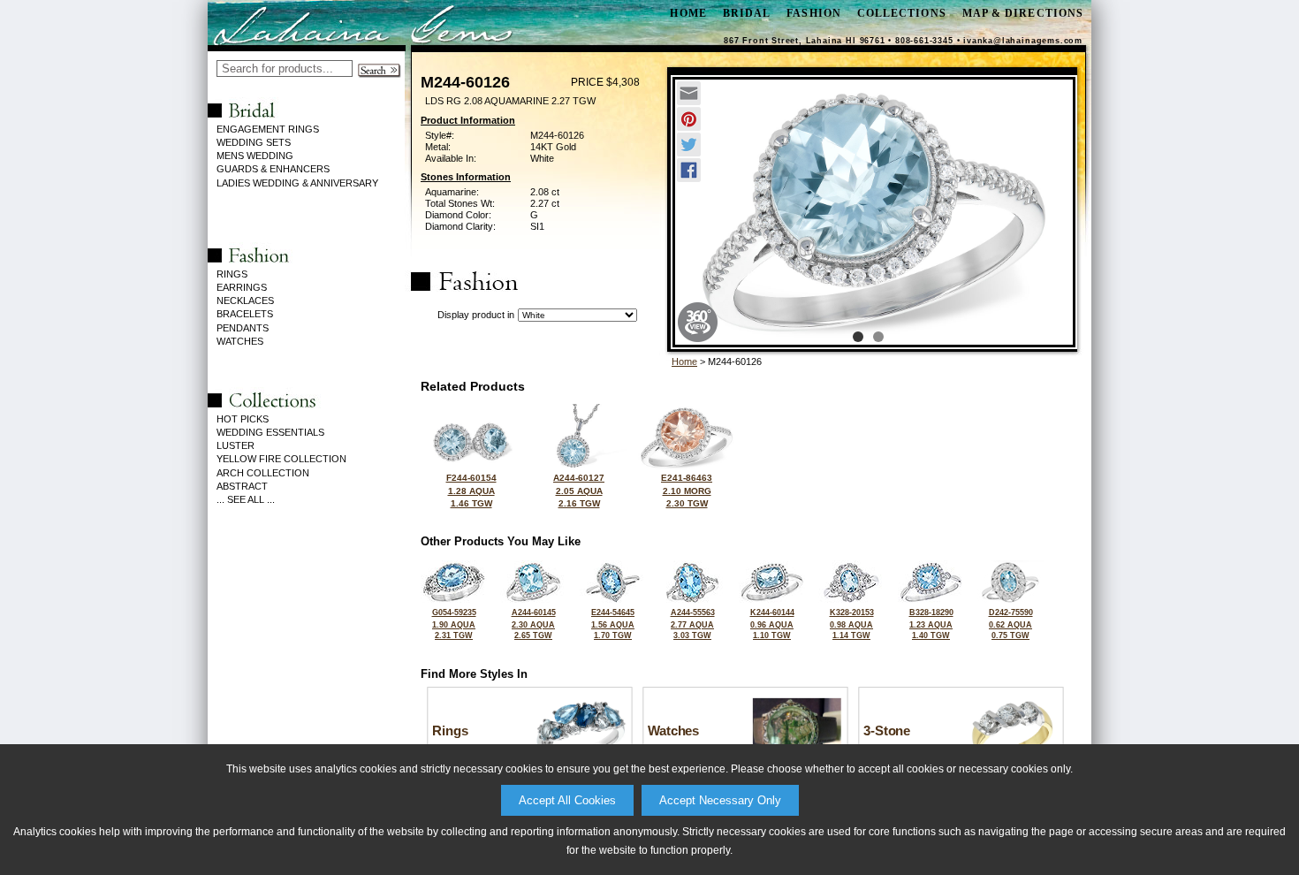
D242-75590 (1011, 624)
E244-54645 (612, 624)
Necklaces (245, 300)
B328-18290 (931, 624)
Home (684, 361)
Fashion (813, 13)
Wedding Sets (253, 142)
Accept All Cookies (567, 800)
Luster (235, 445)
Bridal (747, 13)
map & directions (1022, 13)
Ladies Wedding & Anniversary (297, 183)
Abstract (242, 486)
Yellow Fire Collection (281, 458)
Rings (231, 274)
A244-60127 (578, 490)
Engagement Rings (267, 129)
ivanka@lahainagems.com (1022, 40)
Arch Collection (262, 473)
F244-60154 (471, 490)
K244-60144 (772, 624)
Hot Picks (242, 419)
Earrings (241, 287)
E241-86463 (686, 490)
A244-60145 (534, 624)
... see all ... (245, 499)
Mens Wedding (254, 155)
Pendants (242, 328)
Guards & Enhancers (273, 169)
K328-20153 (852, 624)
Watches (239, 341)
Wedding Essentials (270, 432)
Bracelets (244, 313)
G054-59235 (454, 624)
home (688, 13)
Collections (901, 13)
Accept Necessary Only (720, 800)
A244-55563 (693, 624)
